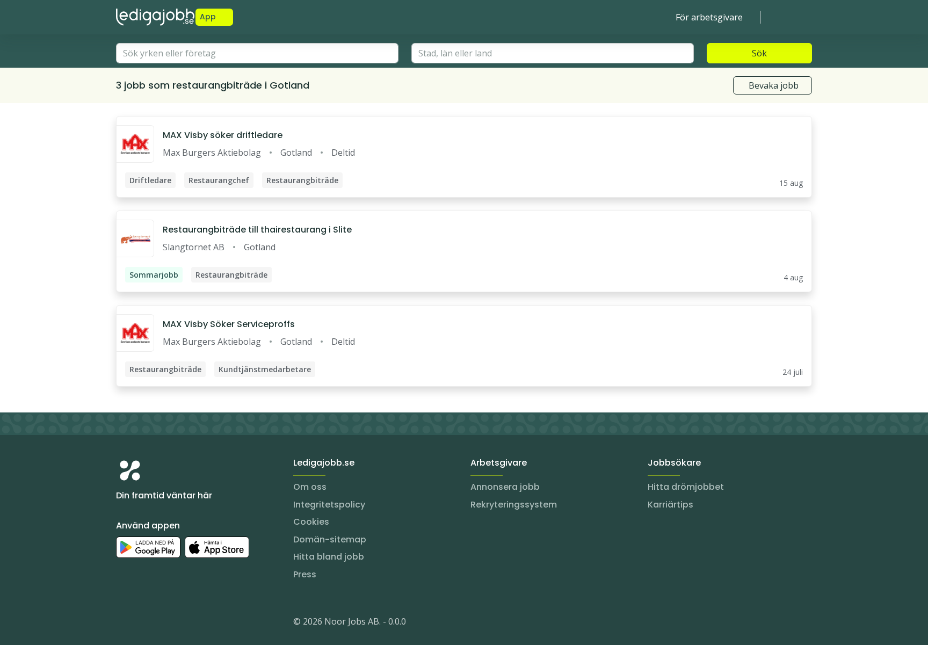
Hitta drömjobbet (686, 487)
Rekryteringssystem (513, 504)
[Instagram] (124, 623)
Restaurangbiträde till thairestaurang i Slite (257, 229)
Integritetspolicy (329, 504)
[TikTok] (189, 623)
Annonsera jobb (505, 487)
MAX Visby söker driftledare (222, 135)
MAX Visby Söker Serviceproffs (229, 324)
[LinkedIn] (146, 623)
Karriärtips (670, 504)
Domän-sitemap (329, 539)
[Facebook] (167, 623)
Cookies (311, 522)
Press (304, 574)
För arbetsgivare (709, 17)
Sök (759, 53)
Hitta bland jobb (328, 556)
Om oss (310, 487)
